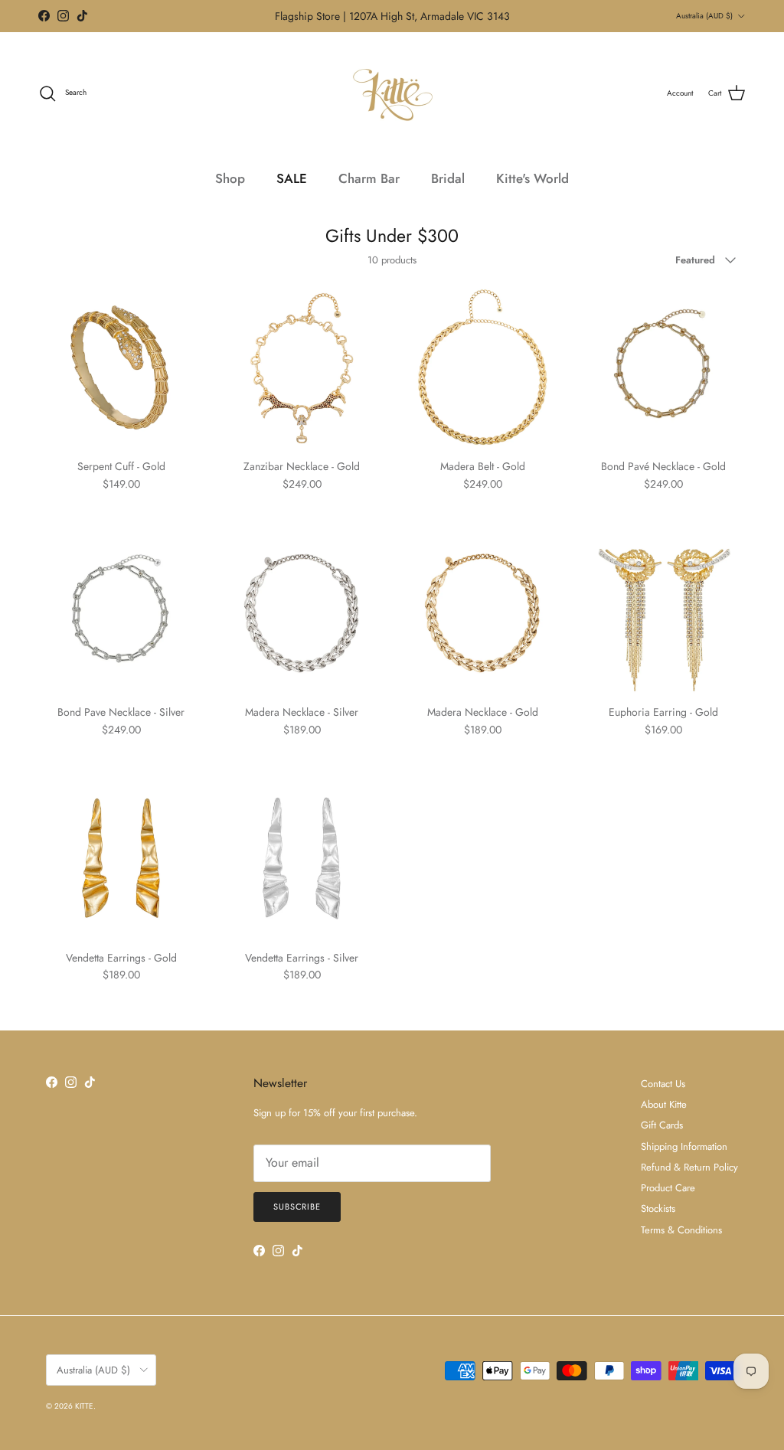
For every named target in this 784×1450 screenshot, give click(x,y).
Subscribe (297, 1206)
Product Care (668, 1188)
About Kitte (664, 1104)
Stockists (658, 1208)
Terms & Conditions (681, 1230)
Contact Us (663, 1083)
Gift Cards (662, 1125)
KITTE (84, 1406)
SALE (291, 178)
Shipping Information (684, 1146)
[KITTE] (392, 93)
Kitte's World (532, 178)
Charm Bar (369, 178)
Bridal (448, 178)
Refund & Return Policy (689, 1167)
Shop (230, 178)
